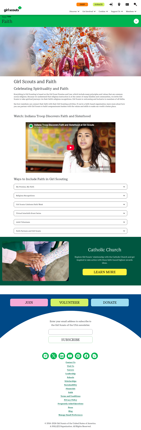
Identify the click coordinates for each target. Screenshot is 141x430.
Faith (70, 392)
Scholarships (70, 381)
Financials (70, 389)
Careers (70, 370)
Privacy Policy (70, 400)
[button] (111, 5)
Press (70, 407)
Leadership (70, 374)
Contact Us (70, 362)
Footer (4, 16)
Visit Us (70, 366)
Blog (70, 411)
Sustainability (70, 385)
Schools (70, 377)
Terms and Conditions (71, 396)
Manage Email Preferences (70, 415)
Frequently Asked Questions (70, 404)
